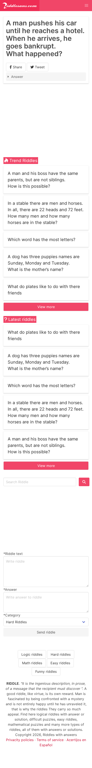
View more (46, 307)
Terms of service (50, 740)
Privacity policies (20, 740)
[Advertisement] (46, 115)
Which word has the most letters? (41, 239)
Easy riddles (60, 663)
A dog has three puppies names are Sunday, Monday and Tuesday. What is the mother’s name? (44, 263)
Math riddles (32, 663)
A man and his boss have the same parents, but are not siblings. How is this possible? (43, 180)
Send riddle (46, 632)
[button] (86, 5)
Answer (17, 77)
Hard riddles (61, 654)
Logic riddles (31, 654)
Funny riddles (46, 671)
